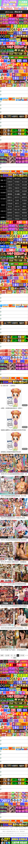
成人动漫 (24, 181)
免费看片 (3, 217)
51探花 (24, 203)
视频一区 (3, 180)
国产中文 (9, 215)
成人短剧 (24, 215)
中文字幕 (17, 185)
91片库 (10, 206)
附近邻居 (9, 191)
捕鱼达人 (9, 197)
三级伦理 (9, 185)
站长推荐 (3, 192)
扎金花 (17, 200)
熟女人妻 (17, 209)
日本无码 (24, 178)
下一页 (22, 655)
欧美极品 (17, 181)
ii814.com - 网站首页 (13, 12)
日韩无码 (24, 219)
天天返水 (24, 200)
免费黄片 (24, 209)
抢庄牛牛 (17, 197)
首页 (2, 655)
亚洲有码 (9, 181)
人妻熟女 (9, 188)
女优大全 (17, 206)
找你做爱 (24, 191)
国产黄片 (9, 209)
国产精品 (9, 178)
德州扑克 (24, 197)
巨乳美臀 (24, 185)
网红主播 (17, 178)
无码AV (3, 205)
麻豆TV (17, 203)
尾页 (15, 657)
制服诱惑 (24, 212)
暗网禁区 (9, 212)
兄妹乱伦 (17, 215)
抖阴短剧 (17, 219)
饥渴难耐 (17, 191)
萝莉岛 (24, 206)
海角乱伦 (17, 212)
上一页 (7, 655)
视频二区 (3, 186)
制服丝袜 (17, 188)
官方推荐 (3, 198)
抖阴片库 (3, 211)
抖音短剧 (9, 203)
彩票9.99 (9, 200)
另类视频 (24, 188)
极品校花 (9, 219)
